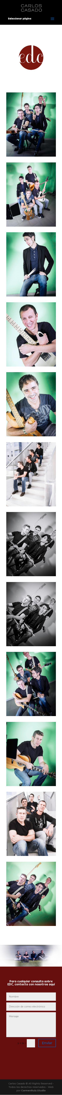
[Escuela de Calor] (31, 155)
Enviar (47, 1043)
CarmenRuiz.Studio (33, 1090)
